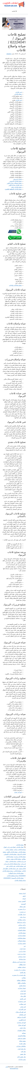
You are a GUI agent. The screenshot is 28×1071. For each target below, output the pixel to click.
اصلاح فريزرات (11, 847)
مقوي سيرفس (22, 1038)
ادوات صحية (22, 893)
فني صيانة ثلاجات (13, 868)
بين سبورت (22, 912)
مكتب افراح (22, 1043)
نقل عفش (23, 1054)
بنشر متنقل (22, 906)
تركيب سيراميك (21, 922)
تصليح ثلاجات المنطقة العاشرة (13, 189)
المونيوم (23, 904)
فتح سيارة (23, 993)
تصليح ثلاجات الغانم (12, 852)
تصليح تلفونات (22, 930)
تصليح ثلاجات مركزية (20, 856)
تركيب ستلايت (22, 920)
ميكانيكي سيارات (21, 1046)
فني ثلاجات (19, 92)
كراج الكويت (22, 1020)
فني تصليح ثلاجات (21, 866)
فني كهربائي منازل (21, 1012)
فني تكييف (23, 999)
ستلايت (24, 977)
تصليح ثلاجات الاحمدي (15, 181)
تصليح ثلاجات (20, 845)
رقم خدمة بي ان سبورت (19, 975)
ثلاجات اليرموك (17, 179)
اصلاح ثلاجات (20, 847)
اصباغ (24, 898)
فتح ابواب (23, 991)
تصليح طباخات (22, 938)
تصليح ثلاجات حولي (16, 187)
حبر (25, 946)
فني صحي (23, 1006)
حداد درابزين (22, 951)
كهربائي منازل (18, 792)
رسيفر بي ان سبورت (20, 970)
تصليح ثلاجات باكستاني (10, 854)
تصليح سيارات (22, 935)
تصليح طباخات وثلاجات (15, 285)
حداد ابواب (23, 949)
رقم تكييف (23, 972)
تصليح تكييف (22, 927)
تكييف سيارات (22, 943)
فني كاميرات (22, 1009)
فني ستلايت (22, 1004)
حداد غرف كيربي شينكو (19, 962)
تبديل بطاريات (22, 914)
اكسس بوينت (22, 901)
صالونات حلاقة (22, 983)
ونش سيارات (22, 1059)
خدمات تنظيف (22, 967)
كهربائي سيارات (21, 1022)
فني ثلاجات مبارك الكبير (15, 185)
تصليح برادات (9, 849)
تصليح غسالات (22, 941)
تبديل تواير (23, 917)
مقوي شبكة (22, 1041)
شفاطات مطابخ (21, 980)
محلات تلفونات (21, 1030)
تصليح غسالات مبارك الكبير (14, 183)
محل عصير (23, 1028)
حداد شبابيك (22, 959)
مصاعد (24, 1033)
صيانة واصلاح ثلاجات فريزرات (12, 864)
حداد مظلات (22, 964)
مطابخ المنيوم (22, 1035)
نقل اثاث (23, 1051)
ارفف (24, 896)
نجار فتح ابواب (22, 1049)
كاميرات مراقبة (21, 1017)
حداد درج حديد (22, 954)
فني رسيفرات (22, 1001)
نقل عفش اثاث (21, 1057)
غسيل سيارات (22, 988)
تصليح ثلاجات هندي (16, 859)
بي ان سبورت (22, 909)
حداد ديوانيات (22, 956)
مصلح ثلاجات (18, 94)
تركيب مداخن (22, 925)
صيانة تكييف (22, 985)
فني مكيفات (22, 1014)
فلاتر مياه (23, 996)
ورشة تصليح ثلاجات (7, 871)
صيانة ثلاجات (12, 861)
